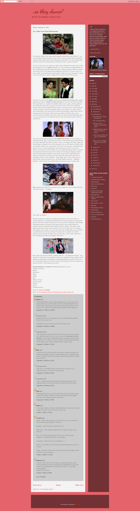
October (95, 112)
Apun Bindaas (95, 182)
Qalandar (93, 205)
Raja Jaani (70, 336)
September (96, 114)
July (94, 150)
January (95, 165)
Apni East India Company (98, 179)
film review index (95, 53)
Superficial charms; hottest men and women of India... (100, 130)
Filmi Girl (94, 188)
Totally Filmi (94, 210)
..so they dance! (47, 11)
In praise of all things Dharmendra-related (97, 191)
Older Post (79, 485)
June (94, 152)
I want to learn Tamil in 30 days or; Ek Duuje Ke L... (100, 136)
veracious (39, 418)
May (94, 155)
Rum (37, 350)
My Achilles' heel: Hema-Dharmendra (100, 117)
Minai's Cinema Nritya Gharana (97, 197)
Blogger (77, 504)
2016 (93, 83)
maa (72, 292)
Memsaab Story (95, 195)
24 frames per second (97, 177)
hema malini (63, 292)
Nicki (37, 391)
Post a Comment (41, 477)
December (96, 106)
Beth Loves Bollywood (97, 184)
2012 (93, 94)
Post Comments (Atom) (46, 489)
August (95, 147)
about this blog (95, 49)
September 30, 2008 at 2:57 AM (45, 344)
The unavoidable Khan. (99, 121)
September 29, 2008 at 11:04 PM (45, 310)
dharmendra (56, 292)
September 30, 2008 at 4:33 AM (45, 360)
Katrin (38, 299)
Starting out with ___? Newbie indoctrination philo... (99, 124)
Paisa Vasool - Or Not (97, 203)
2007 (93, 169)
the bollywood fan (96, 219)
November (96, 109)
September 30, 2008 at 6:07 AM (45, 385)
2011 (93, 96)
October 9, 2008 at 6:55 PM (44, 473)
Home (58, 485)
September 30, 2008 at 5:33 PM (45, 400)
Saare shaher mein (61, 157)
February (95, 163)
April (94, 158)
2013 (93, 91)
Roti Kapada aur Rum (97, 208)
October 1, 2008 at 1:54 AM (44, 412)
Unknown (39, 460)
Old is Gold (94, 201)
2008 (93, 104)
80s (40, 292)
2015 (93, 86)
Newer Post (37, 485)
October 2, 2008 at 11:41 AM (44, 455)
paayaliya (93, 217)
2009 (93, 101)
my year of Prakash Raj (97, 214)
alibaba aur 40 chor (47, 292)
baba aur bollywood (96, 212)
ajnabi (38, 406)
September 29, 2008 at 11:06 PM (45, 326)
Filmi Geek (94, 186)
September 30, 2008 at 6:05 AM (45, 373)
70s (37, 292)
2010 (93, 99)
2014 (93, 88)
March (95, 160)
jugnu (68, 292)
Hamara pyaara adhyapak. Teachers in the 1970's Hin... (100, 142)
